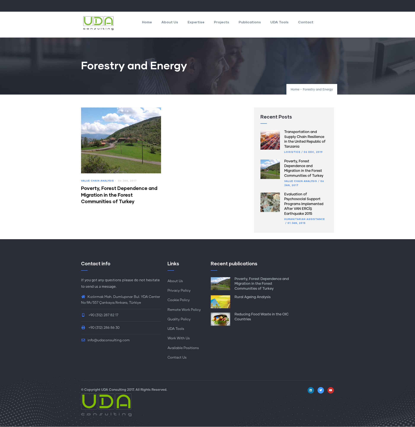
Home (147, 22)
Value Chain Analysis (97, 180)
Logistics (292, 151)
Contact (305, 22)
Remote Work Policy (184, 310)
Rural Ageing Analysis (253, 297)
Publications (250, 22)
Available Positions (183, 348)
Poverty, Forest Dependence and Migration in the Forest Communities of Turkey (262, 283)
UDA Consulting (113, 389)
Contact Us (177, 357)
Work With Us (179, 338)
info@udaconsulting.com (109, 340)
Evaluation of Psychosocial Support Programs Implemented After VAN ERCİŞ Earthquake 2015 (303, 204)
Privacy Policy (179, 290)
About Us (169, 22)
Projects (221, 22)
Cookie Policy (179, 300)
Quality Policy (179, 319)
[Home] (98, 23)
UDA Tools (279, 22)
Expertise (196, 22)
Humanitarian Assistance (304, 219)
